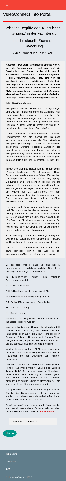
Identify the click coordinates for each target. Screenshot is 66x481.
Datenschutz (12, 461)
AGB (8, 469)
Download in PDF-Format (24, 421)
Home (10, 433)
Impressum (11, 454)
